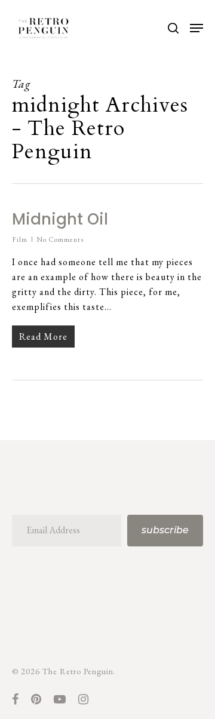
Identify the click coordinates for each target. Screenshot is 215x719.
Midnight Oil (60, 219)
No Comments (60, 239)
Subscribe (165, 530)
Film (19, 239)
